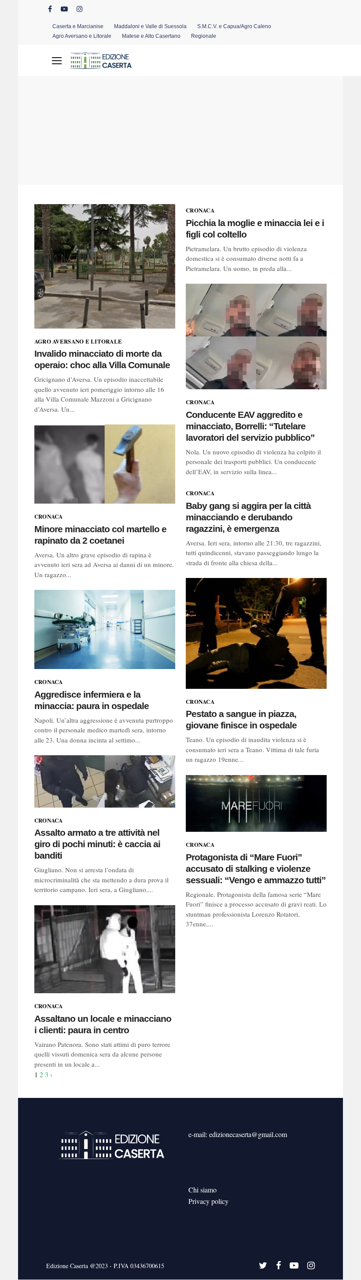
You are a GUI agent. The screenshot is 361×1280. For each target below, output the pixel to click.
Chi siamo (202, 1189)
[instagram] (80, 9)
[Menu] (57, 61)
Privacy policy (208, 1201)
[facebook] (50, 9)
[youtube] (64, 9)
